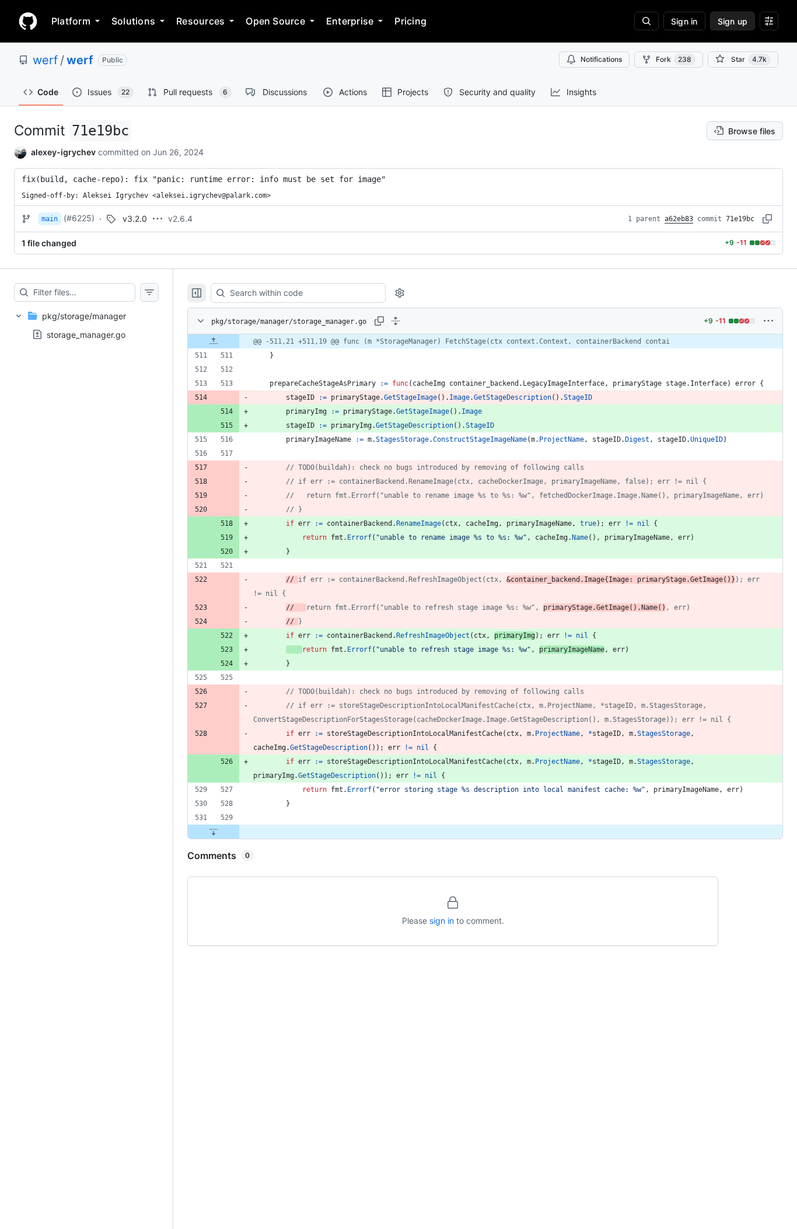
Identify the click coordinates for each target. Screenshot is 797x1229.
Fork (673, 59)
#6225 (79, 218)
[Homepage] (28, 21)
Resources (200, 21)
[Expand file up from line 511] (213, 341)
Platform (70, 21)
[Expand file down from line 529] (213, 832)
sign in (441, 921)
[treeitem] (86, 325)
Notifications (601, 59)
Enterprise (349, 21)
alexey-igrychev (63, 152)
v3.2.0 (135, 219)
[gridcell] (485, 341)
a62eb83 (679, 219)
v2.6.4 (180, 219)
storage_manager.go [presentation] (86, 334)
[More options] (768, 321)
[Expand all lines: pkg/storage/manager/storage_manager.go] (395, 321)
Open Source (275, 21)
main (49, 219)
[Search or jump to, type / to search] (646, 21)
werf (45, 60)
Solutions (133, 21)
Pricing (410, 21)
